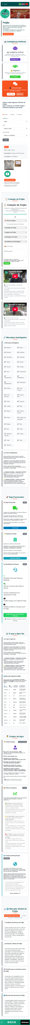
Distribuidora (20, 377)
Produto (5, 118)
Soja (7, 429)
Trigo (20, 440)
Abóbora (8, 347)
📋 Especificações (8, 34)
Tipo (4, 125)
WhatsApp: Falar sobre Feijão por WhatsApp (15, 615)
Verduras (8, 445)
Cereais (8, 366)
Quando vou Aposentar (21, 418)
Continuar (6, 263)
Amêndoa (21, 352)
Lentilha (8, 406)
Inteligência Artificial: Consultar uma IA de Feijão (16, 619)
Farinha (8, 388)
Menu (4, 4)
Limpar (5, 139)
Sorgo (21, 429)
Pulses (8, 417)
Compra (20, 114)
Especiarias (22, 382)
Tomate (21, 433)
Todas (6, 114)
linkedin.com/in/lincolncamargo (13, 779)
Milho (20, 406)
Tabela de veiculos (8, 434)
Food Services (6, 395)
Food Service (19, 389)
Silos (20, 424)
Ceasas (21, 362)
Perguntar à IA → (15, 59)
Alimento (8, 352)
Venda (12, 114)
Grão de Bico (20, 395)
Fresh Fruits (15, 528)
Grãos (8, 401)
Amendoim (9, 357)
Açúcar (21, 347)
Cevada (21, 366)
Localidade (6, 132)
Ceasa (8, 362)
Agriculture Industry (15, 558)
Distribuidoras (7, 383)
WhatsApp (11, 94)
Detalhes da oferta (9, 180)
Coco (7, 371)
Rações (8, 424)
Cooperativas (7, 377)
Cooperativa (22, 371)
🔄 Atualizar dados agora (12, 915)
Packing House (20, 411)
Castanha (21, 357)
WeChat (20, 94)
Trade (8, 440)
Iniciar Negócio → (15, 76)
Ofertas (8, 411)
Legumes (21, 401)
